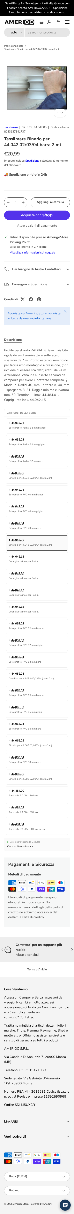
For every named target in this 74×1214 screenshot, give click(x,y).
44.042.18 (17, 607)
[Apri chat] (65, 1205)
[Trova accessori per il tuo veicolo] (41, 22)
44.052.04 (17, 657)
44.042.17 (17, 590)
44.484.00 (17, 791)
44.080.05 (17, 774)
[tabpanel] (37, 375)
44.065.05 (17, 741)
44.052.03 (17, 640)
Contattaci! (27, 1017)
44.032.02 (17, 423)
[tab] (13, 340)
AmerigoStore (20, 1204)
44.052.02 (17, 623)
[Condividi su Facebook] (31, 299)
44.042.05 (17, 540)
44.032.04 (17, 456)
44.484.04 (17, 824)
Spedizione (32, 161)
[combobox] (37, 32)
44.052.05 (17, 674)
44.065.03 (17, 707)
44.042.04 (17, 523)
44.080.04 (17, 757)
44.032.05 (17, 473)
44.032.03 (17, 440)
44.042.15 (17, 557)
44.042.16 (17, 573)
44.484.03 (17, 807)
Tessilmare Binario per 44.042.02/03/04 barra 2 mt (31, 49)
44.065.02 (17, 690)
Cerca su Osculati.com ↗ (20, 846)
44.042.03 (17, 506)
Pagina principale (13, 45)
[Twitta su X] (22, 299)
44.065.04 (17, 724)
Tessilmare (11, 127)
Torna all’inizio (37, 969)
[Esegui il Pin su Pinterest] (39, 299)
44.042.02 (17, 490)
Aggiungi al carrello (50, 202)
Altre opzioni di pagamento (37, 225)
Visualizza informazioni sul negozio (32, 253)
